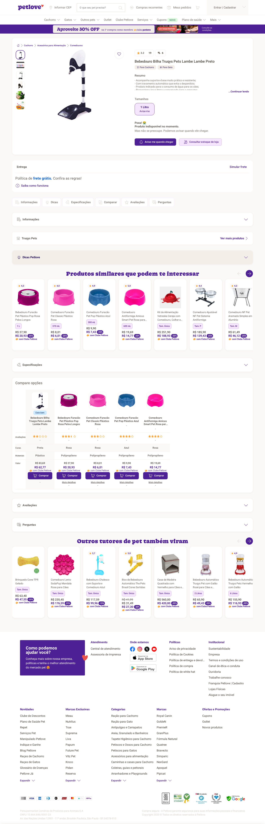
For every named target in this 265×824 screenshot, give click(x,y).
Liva (68, 739)
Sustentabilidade (219, 648)
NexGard (162, 762)
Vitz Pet (70, 756)
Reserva (71, 773)
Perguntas (164, 202)
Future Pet (72, 750)
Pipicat (161, 773)
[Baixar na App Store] (148, 658)
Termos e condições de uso (226, 660)
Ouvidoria (215, 671)
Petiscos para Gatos (124, 750)
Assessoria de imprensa (106, 654)
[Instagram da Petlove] (139, 649)
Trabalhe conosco (220, 677)
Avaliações (137, 202)
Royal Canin (164, 716)
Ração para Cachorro (124, 716)
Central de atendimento (105, 648)
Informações (29, 202)
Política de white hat (182, 671)
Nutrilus (71, 721)
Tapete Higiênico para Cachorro (131, 739)
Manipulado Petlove (32, 739)
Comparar (110, 202)
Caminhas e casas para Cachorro (132, 762)
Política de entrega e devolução (187, 660)
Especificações (81, 202)
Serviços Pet (28, 733)
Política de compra (181, 666)
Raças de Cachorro (32, 756)
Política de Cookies (181, 654)
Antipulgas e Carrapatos (126, 727)
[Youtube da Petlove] (154, 649)
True (68, 727)
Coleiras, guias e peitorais (127, 767)
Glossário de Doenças (34, 767)
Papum (70, 744)
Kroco (69, 762)
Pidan (69, 767)
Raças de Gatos (30, 762)
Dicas (54, 202)
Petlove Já (26, 773)
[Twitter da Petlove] (146, 649)
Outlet (206, 721)
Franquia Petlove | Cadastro (226, 683)
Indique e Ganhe (30, 744)
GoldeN (161, 721)
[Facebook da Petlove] (132, 649)
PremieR (162, 727)
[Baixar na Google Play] (148, 668)
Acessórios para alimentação (129, 756)
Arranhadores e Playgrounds (129, 773)
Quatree (162, 744)
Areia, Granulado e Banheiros (129, 733)
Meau (69, 716)
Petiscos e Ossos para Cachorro (131, 744)
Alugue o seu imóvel (221, 695)
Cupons (207, 716)
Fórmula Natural (167, 739)
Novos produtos (212, 727)
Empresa (214, 654)
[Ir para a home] (31, 9)
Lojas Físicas (217, 689)
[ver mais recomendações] (249, 273)
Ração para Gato (122, 721)
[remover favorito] (119, 54)
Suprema (71, 733)
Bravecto (162, 750)
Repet (23, 727)
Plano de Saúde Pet (32, 721)
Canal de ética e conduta (224, 666)
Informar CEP (62, 7)
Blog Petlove (28, 750)
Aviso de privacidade (182, 648)
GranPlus (162, 733)
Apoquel (162, 767)
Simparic (162, 756)
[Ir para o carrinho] (197, 7)
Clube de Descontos (32, 716)
